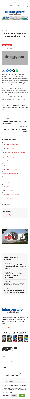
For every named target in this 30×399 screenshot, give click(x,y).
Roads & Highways (7, 45)
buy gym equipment (12, 182)
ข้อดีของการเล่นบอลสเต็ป (13, 194)
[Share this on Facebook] (7, 70)
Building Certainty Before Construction (11, 258)
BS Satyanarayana (7, 107)
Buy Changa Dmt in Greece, (14, 144)
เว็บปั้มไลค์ (9, 161)
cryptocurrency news (12, 165)
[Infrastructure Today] (15, 13)
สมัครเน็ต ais (10, 199)
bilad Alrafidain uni (12, 169)
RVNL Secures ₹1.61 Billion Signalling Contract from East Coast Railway (14, 284)
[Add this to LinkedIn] (10, 70)
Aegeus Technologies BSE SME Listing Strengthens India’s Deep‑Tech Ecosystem (15, 266)
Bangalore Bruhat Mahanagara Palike (21, 105)
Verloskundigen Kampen (13, 157)
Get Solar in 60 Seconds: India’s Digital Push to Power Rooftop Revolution (15, 291)
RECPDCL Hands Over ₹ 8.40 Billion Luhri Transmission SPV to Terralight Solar (14, 275)
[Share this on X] (13, 70)
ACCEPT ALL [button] (21, 395)
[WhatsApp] (17, 70)
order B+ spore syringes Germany (16, 152)
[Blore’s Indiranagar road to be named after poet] (15, 57)
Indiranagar (15, 107)
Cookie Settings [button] (6, 395)
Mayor (27, 107)
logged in (11, 215)
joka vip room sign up (12, 173)
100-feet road (9, 105)
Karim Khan (21, 107)
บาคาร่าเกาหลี (10, 148)
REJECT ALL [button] (14, 395)
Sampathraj (6, 110)
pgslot (8, 178)
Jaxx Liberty (10, 190)
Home (3, 31)
